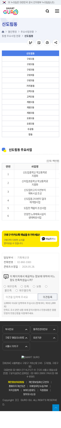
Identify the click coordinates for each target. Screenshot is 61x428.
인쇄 (47, 42)
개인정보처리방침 (16, 382)
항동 (30, 134)
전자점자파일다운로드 (38, 42)
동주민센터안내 (40, 329)
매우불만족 (25, 290)
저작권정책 (14, 390)
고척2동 (30, 96)
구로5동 (30, 80)
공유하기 (55, 42)
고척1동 (30, 91)
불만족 (8, 290)
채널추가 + (50, 239)
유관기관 (37, 337)
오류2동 (30, 123)
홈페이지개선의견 (17, 386)
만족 (26, 286)
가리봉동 (30, 85)
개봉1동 (30, 101)
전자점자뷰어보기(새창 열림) (30, 42)
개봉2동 (30, 107)
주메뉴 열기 (57, 11)
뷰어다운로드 (29, 390)
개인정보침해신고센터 (38, 382)
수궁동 (30, 129)
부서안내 (9, 329)
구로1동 (30, 58)
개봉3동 (30, 112)
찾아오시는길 (29, 394)
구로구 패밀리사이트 (14, 337)
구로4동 (30, 74)
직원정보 (44, 390)
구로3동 (30, 69)
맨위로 (55, 407)
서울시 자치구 (11, 346)
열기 (47, 11)
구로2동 (30, 64)
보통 (38, 286)
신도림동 (30, 53)
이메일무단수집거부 (38, 386)
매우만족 (12, 286)
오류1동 (30, 118)
